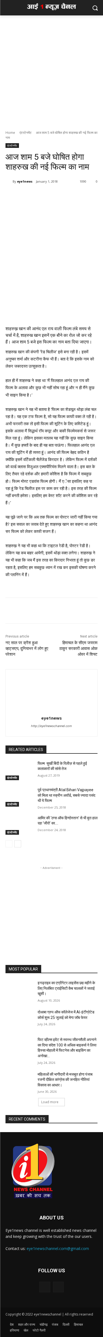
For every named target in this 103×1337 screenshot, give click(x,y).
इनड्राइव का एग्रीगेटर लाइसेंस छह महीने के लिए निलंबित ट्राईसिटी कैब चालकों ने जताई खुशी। (66, 988)
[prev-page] (8, 843)
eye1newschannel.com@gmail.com (58, 1248)
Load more (50, 1102)
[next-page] (17, 843)
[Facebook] (28, 195)
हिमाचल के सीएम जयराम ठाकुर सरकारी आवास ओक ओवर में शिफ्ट (78, 648)
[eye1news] (9, 181)
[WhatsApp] (40, 195)
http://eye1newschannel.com (51, 726)
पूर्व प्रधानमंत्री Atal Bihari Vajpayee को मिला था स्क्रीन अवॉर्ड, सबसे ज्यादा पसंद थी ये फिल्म (66, 795)
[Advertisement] (51, 69)
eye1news (24, 181)
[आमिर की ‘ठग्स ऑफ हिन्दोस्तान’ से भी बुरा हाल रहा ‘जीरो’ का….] (19, 825)
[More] (54, 195)
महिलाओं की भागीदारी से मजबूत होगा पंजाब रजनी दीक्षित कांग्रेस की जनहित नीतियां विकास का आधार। (65, 1079)
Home (10, 132)
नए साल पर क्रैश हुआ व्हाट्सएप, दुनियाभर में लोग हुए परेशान (26, 648)
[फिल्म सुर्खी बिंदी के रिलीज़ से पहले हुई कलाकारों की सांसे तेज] (19, 770)
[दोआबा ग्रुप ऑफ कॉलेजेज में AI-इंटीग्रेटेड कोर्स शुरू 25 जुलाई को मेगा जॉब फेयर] (19, 1019)
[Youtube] (58, 1287)
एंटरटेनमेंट (26, 132)
